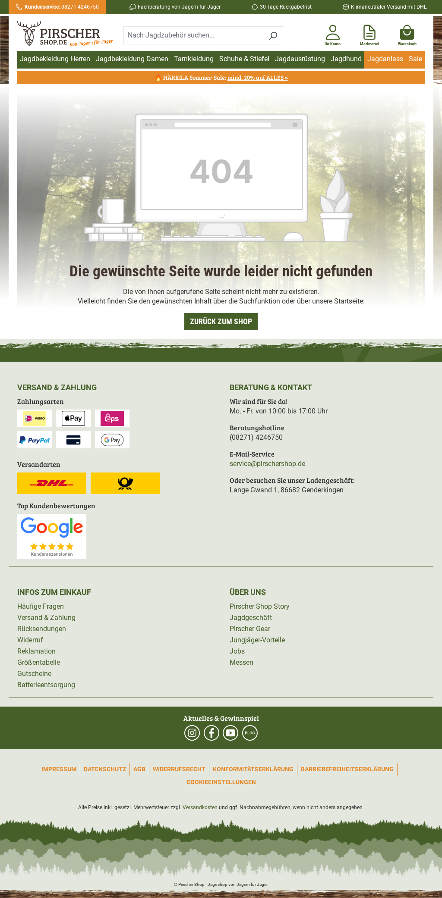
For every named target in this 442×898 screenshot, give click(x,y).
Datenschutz (105, 769)
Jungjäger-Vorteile (257, 640)
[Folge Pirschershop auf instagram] (192, 733)
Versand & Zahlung (46, 617)
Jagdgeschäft (251, 617)
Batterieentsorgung (46, 685)
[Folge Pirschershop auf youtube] (230, 733)
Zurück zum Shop (221, 321)
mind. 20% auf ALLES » (257, 77)
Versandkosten (200, 807)
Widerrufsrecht (179, 769)
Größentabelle (38, 662)
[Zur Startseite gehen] (65, 33)
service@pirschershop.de (267, 464)
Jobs (237, 651)
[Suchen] (273, 35)
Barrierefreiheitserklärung (347, 769)
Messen (241, 662)
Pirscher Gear (250, 629)
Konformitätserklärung (253, 769)
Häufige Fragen (40, 606)
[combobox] (193, 35)
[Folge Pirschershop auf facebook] (211, 733)
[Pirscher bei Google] (52, 536)
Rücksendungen (41, 629)
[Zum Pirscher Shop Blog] (250, 733)
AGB (139, 769)
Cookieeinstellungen (221, 782)
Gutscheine (34, 674)
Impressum (58, 769)
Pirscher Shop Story (260, 606)
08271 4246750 (62, 7)
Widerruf (30, 640)
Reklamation (36, 651)
